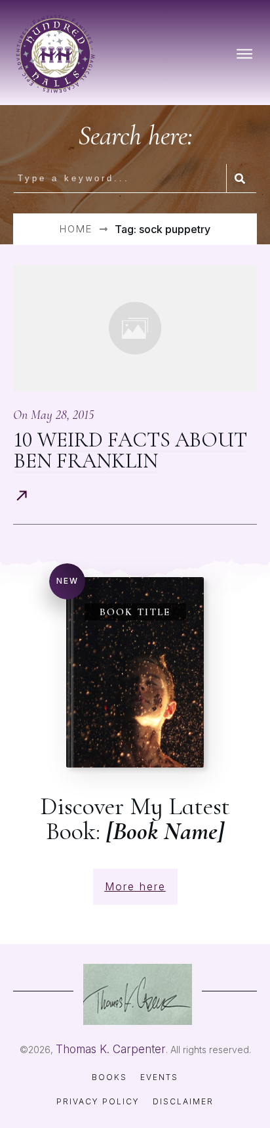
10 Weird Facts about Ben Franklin (130, 450)
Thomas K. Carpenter (111, 1049)
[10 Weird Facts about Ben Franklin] (135, 328)
